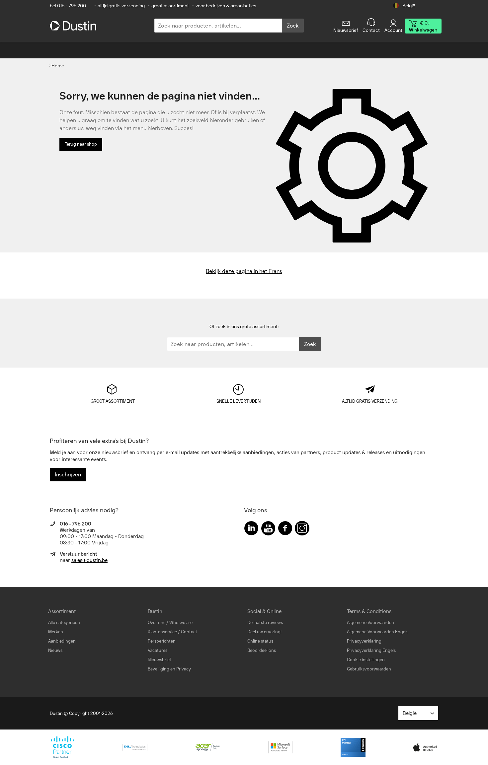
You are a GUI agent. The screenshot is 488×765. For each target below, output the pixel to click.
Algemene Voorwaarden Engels (377, 631)
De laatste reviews (265, 622)
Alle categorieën (64, 622)
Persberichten (162, 641)
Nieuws (55, 650)
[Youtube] (268, 529)
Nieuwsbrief (159, 659)
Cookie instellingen (366, 659)
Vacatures (157, 650)
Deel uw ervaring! (264, 631)
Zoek (293, 26)
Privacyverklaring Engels (371, 650)
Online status (260, 641)
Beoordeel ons (261, 650)
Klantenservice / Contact (172, 631)
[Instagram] (302, 529)
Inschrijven (68, 474)
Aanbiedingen (62, 641)
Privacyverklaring (364, 641)
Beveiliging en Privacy (169, 668)
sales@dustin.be (89, 560)
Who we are (181, 622)
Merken (55, 631)
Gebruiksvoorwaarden (369, 668)
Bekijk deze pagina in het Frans (244, 271)
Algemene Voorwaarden (370, 622)
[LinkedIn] (251, 529)
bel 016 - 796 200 (68, 6)
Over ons (156, 622)
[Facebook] (285, 529)
